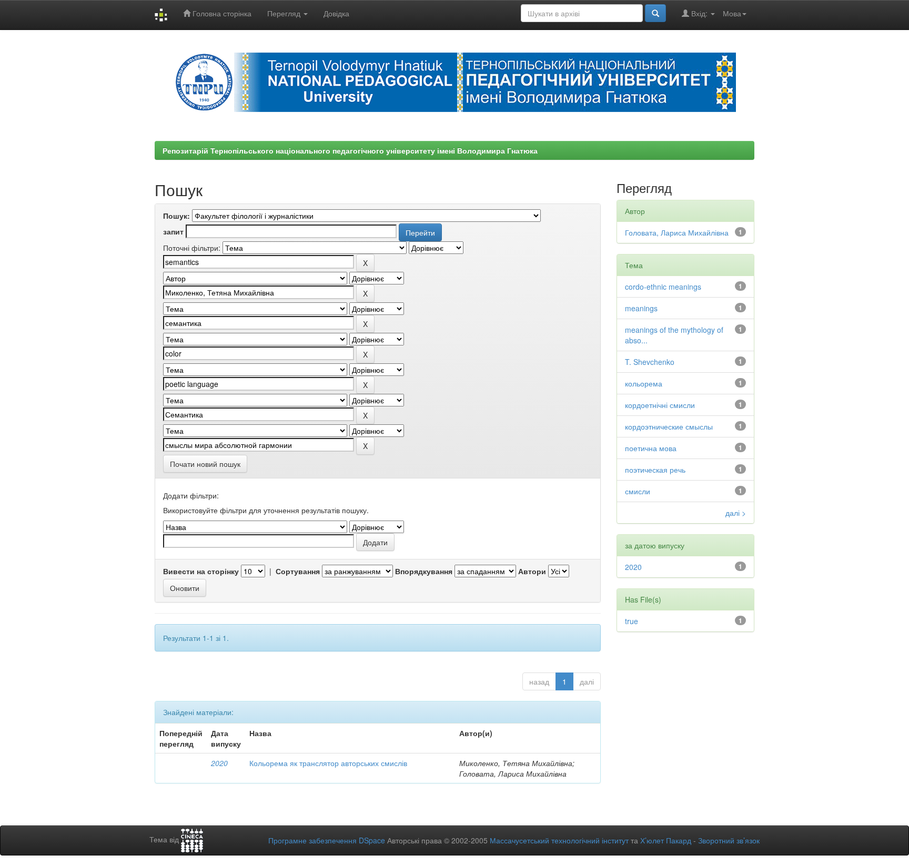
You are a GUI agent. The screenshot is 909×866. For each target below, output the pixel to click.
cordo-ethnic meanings (663, 286)
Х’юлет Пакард (665, 840)
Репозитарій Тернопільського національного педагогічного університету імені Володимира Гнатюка (350, 150)
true (631, 621)
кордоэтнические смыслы (669, 426)
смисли (637, 491)
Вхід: (699, 13)
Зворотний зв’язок (729, 840)
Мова (732, 13)
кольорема (643, 383)
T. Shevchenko (649, 361)
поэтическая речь (655, 469)
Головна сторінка (220, 13)
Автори (532, 571)
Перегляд (284, 13)
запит (173, 231)
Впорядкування (423, 571)
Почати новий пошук (205, 464)
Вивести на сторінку (201, 571)
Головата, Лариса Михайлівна (677, 232)
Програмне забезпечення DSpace (326, 840)
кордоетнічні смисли (660, 405)
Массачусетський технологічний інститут (559, 840)
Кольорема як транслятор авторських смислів (328, 763)
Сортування (298, 571)
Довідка (336, 13)
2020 (219, 763)
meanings (641, 308)
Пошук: (176, 215)
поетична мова (650, 448)
